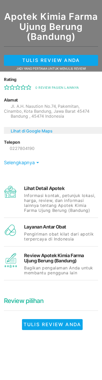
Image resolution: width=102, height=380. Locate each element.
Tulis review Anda (51, 60)
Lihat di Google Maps (32, 131)
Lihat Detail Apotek (44, 188)
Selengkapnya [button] (19, 162)
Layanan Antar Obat (45, 227)
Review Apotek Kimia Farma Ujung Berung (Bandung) (54, 258)
